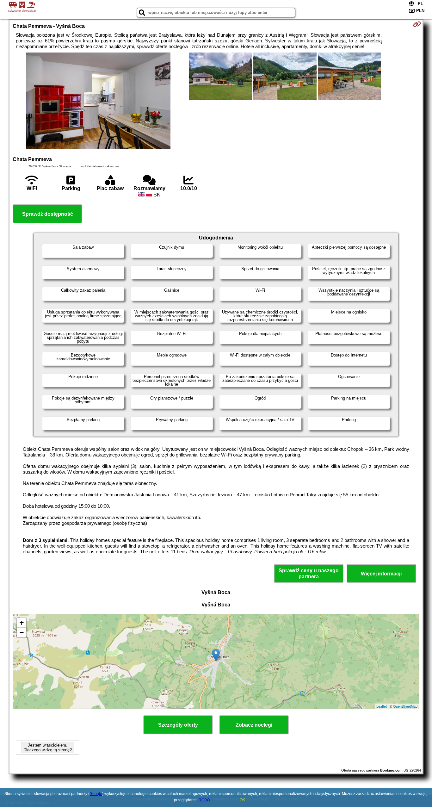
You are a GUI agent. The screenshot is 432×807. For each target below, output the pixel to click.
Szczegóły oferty (178, 725)
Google (95, 793)
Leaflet (381, 706)
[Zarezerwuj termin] (417, 24)
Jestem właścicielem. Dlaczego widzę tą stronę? (47, 747)
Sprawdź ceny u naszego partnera (309, 573)
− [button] (22, 632)
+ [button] (22, 623)
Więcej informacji (381, 573)
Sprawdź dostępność (47, 214)
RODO (204, 800)
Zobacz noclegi (254, 725)
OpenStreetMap (405, 706)
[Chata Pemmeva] (98, 101)
